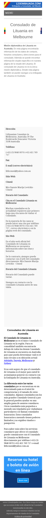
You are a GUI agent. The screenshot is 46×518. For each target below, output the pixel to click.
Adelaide (8, 360)
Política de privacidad (23, 516)
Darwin (17, 360)
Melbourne (27, 360)
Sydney (7, 363)
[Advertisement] (23, 101)
